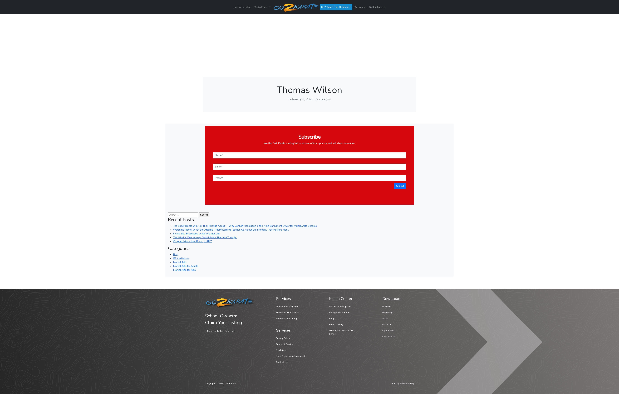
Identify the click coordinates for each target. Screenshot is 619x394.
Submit (400, 186)
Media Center (261, 7)
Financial (386, 324)
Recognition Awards (339, 312)
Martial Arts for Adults (185, 266)
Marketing (387, 312)
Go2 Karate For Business (335, 7)
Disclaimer (281, 350)
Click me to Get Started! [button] (220, 331)
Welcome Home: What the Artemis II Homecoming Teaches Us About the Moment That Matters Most (231, 230)
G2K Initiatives (377, 7)
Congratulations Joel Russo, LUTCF (192, 241)
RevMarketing (407, 383)
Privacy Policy (283, 338)
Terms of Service (284, 344)
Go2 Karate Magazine (340, 306)
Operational (388, 330)
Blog (175, 254)
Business (387, 306)
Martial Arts (180, 262)
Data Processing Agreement (290, 356)
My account (360, 7)
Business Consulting (286, 318)
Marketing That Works (287, 312)
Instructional (388, 336)
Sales (385, 318)
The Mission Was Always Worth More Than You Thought (205, 237)
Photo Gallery (336, 324)
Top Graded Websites (287, 306)
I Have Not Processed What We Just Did (196, 233)
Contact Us (281, 362)
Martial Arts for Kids (184, 270)
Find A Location (242, 7)
